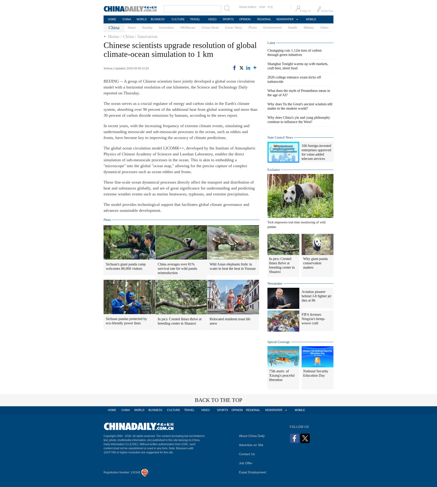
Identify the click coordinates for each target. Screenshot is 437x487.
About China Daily (252, 436)
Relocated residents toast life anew (230, 321)
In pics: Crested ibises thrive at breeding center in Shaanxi (179, 321)
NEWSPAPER (284, 19)
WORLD (142, 19)
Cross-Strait (210, 27)
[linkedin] (248, 68)
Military (309, 27)
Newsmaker (274, 283)
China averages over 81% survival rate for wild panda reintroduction (177, 268)
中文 (270, 7)
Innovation (166, 27)
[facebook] (234, 68)
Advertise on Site (251, 445)
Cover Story (233, 27)
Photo (253, 27)
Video (324, 27)
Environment (272, 27)
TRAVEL (195, 19)
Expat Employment (252, 472)
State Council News (280, 137)
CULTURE (178, 19)
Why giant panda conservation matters (315, 263)
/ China (127, 36)
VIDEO (212, 19)
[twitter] (241, 68)
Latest (271, 43)
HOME (112, 19)
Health (292, 27)
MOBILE (311, 19)
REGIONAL (264, 19)
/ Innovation (146, 36)
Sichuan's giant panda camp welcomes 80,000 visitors (126, 266)
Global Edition (248, 7)
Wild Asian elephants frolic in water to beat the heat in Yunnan (233, 266)
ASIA (262, 7)
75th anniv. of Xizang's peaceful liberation (282, 375)
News (132, 27)
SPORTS (228, 19)
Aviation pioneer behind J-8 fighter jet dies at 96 (316, 296)
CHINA (126, 19)
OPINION (245, 19)
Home (113, 36)
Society (147, 27)
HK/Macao (187, 27)
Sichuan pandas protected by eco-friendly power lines (126, 321)
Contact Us (247, 454)
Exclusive (273, 170)
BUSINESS (158, 19)
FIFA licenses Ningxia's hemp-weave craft (313, 319)
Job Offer (245, 463)
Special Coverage (278, 342)
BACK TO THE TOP (218, 400)
